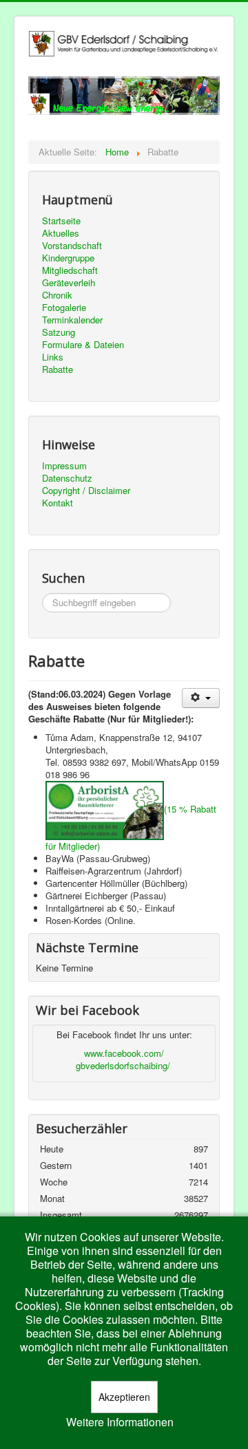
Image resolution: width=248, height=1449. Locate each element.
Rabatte (57, 369)
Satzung (58, 332)
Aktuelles (60, 233)
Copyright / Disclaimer (86, 490)
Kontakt (57, 503)
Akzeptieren (124, 1397)
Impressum (64, 466)
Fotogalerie (64, 307)
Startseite (61, 221)
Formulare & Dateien (83, 345)
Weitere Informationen (120, 1422)
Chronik (57, 295)
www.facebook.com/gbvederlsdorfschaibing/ (123, 1059)
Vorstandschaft (72, 245)
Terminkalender (72, 320)
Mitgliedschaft (70, 270)
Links (52, 357)
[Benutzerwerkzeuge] (201, 698)
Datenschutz (67, 478)
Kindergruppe (68, 258)
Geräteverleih (68, 283)
